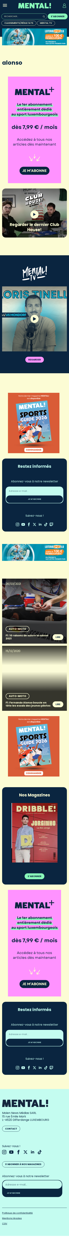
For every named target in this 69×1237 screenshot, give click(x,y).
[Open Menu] (5, 6)
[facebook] (29, 524)
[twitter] (34, 524)
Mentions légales (12, 1218)
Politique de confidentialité (17, 1212)
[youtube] (23, 524)
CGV (4, 1223)
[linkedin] (40, 524)
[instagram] (17, 524)
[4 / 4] (35, 833)
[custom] (46, 524)
